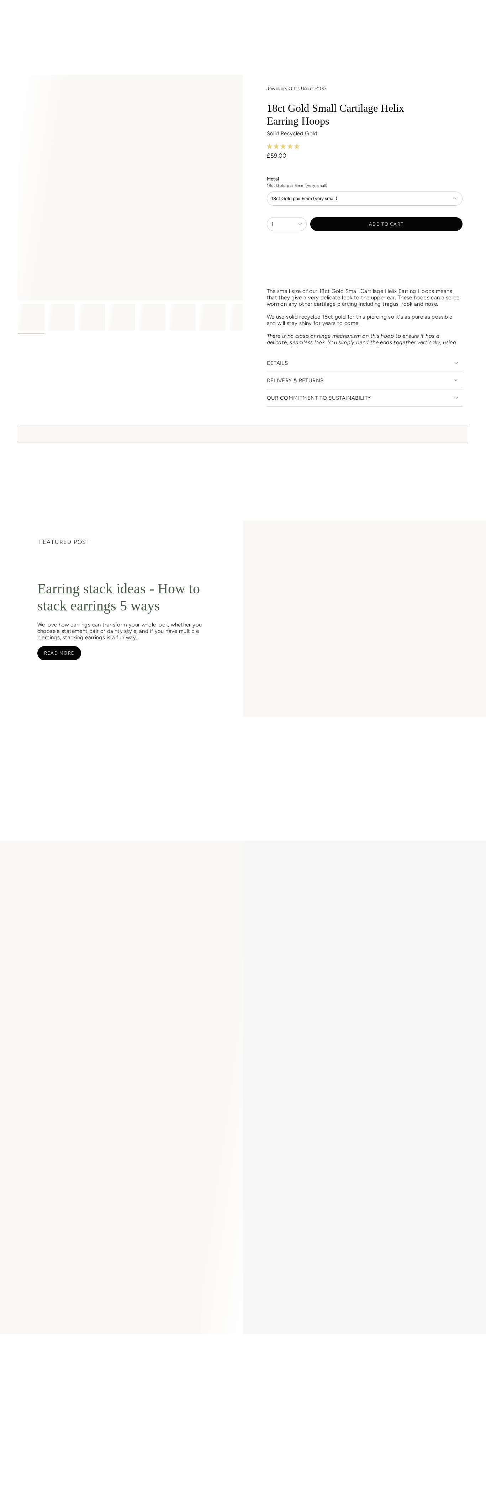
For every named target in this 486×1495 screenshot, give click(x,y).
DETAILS (277, 363)
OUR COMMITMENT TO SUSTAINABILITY (319, 398)
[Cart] (464, 15)
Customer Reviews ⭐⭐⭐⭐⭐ (126, 1350)
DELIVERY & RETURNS (295, 380)
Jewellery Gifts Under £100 (296, 88)
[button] (78, 32)
